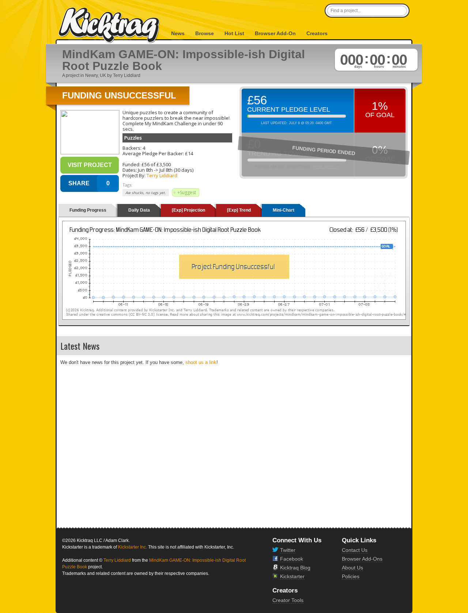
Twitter (287, 550)
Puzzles (133, 137)
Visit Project (90, 165)
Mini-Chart (283, 210)
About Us (352, 568)
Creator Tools (287, 600)
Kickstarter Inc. (132, 547)
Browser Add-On (275, 33)
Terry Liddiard (162, 175)
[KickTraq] (109, 25)
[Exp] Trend (239, 210)
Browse (204, 33)
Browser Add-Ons (362, 559)
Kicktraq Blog (295, 568)
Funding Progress (87, 210)
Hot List (234, 33)
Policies (350, 576)
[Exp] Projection (188, 210)
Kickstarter (292, 576)
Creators (317, 33)
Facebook (291, 559)
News (178, 33)
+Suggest (186, 192)
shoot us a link (200, 362)
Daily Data (139, 210)
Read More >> (326, 167)
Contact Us (354, 550)
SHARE (79, 183)
